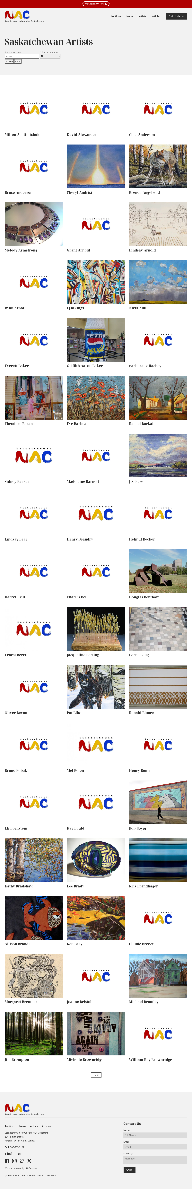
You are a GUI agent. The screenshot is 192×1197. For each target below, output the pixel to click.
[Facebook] (7, 1161)
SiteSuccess (31, 1168)
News (22, 1126)
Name (126, 1130)
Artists (34, 1126)
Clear (18, 61)
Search (9, 61)
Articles (46, 1126)
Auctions (10, 1126)
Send (129, 1170)
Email (126, 1141)
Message (128, 1153)
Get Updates (176, 16)
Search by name (13, 52)
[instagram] (14, 1161)
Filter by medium (49, 52)
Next (96, 1075)
